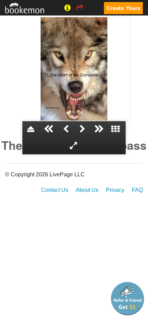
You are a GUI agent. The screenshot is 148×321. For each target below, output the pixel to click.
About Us (87, 190)
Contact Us (54, 190)
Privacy (115, 190)
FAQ (137, 190)
